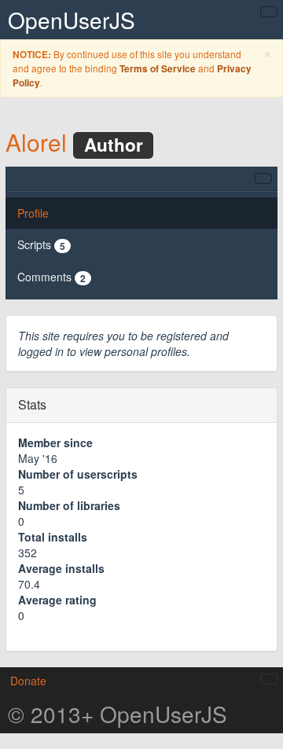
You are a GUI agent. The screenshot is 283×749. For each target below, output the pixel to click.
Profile (33, 213)
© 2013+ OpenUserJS (117, 713)
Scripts (41, 245)
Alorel (36, 142)
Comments (51, 277)
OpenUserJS (71, 19)
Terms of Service (157, 68)
